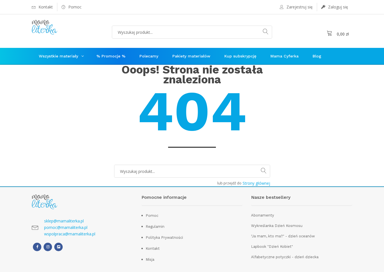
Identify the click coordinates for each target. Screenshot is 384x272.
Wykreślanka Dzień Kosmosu (276, 226)
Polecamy (148, 56)
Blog (317, 56)
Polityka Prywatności (164, 237)
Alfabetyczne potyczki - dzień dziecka (285, 257)
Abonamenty (262, 215)
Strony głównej (256, 183)
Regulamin (155, 226)
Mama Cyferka (284, 56)
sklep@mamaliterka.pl (64, 221)
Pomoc (152, 215)
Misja (150, 259)
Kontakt (153, 248)
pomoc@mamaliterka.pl (65, 227)
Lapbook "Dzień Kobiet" (272, 246)
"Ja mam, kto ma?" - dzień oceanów (283, 236)
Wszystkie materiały (58, 56)
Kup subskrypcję (240, 56)
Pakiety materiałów (191, 56)
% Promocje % (110, 56)
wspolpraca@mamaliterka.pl (69, 234)
